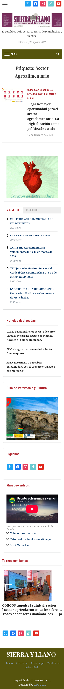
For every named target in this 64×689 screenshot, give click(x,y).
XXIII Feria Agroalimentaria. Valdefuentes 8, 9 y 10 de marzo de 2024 (31, 252)
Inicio (9, 663)
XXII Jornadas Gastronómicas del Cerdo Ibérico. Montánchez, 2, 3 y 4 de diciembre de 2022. (33, 272)
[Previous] (8, 587)
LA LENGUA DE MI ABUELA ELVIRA (31, 235)
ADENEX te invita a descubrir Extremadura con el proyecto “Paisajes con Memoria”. (30, 366)
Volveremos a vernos (23, 533)
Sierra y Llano (31, 654)
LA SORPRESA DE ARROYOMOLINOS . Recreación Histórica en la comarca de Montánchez (32, 293)
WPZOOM (40, 684)
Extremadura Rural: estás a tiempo (30, 539)
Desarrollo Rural (37, 94)
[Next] (55, 587)
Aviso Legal (37, 663)
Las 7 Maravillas (19, 545)
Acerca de (22, 663)
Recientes (32, 210)
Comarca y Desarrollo (40, 90)
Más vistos (13, 210)
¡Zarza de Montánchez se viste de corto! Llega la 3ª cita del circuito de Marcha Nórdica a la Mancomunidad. (30, 335)
